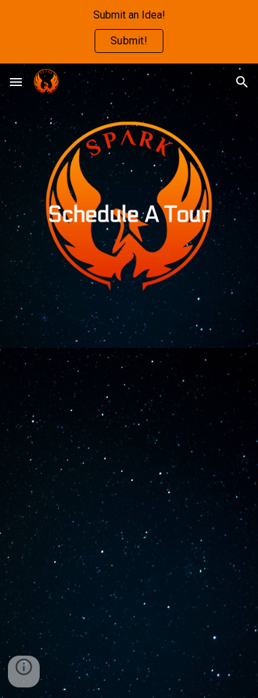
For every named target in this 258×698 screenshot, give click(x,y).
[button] (16, 82)
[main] (129, 205)
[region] (129, 32)
